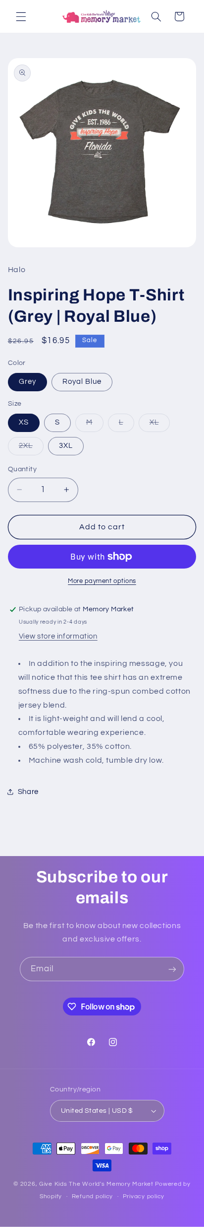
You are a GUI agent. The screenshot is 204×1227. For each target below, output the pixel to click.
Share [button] (28, 791)
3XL (66, 445)
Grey (27, 381)
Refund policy (92, 1196)
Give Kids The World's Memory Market (96, 1184)
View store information (58, 636)
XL (160, 425)
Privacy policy (143, 1196)
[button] (20, 16)
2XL (31, 448)
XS (24, 422)
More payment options (102, 581)
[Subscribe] (172, 969)
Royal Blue (82, 381)
